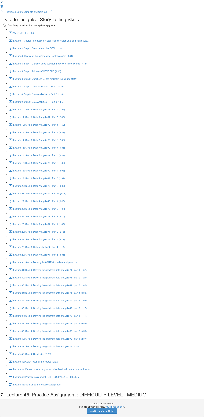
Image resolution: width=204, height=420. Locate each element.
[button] (2, 2)
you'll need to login (115, 406)
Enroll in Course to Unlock (102, 411)
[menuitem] (2, 7)
